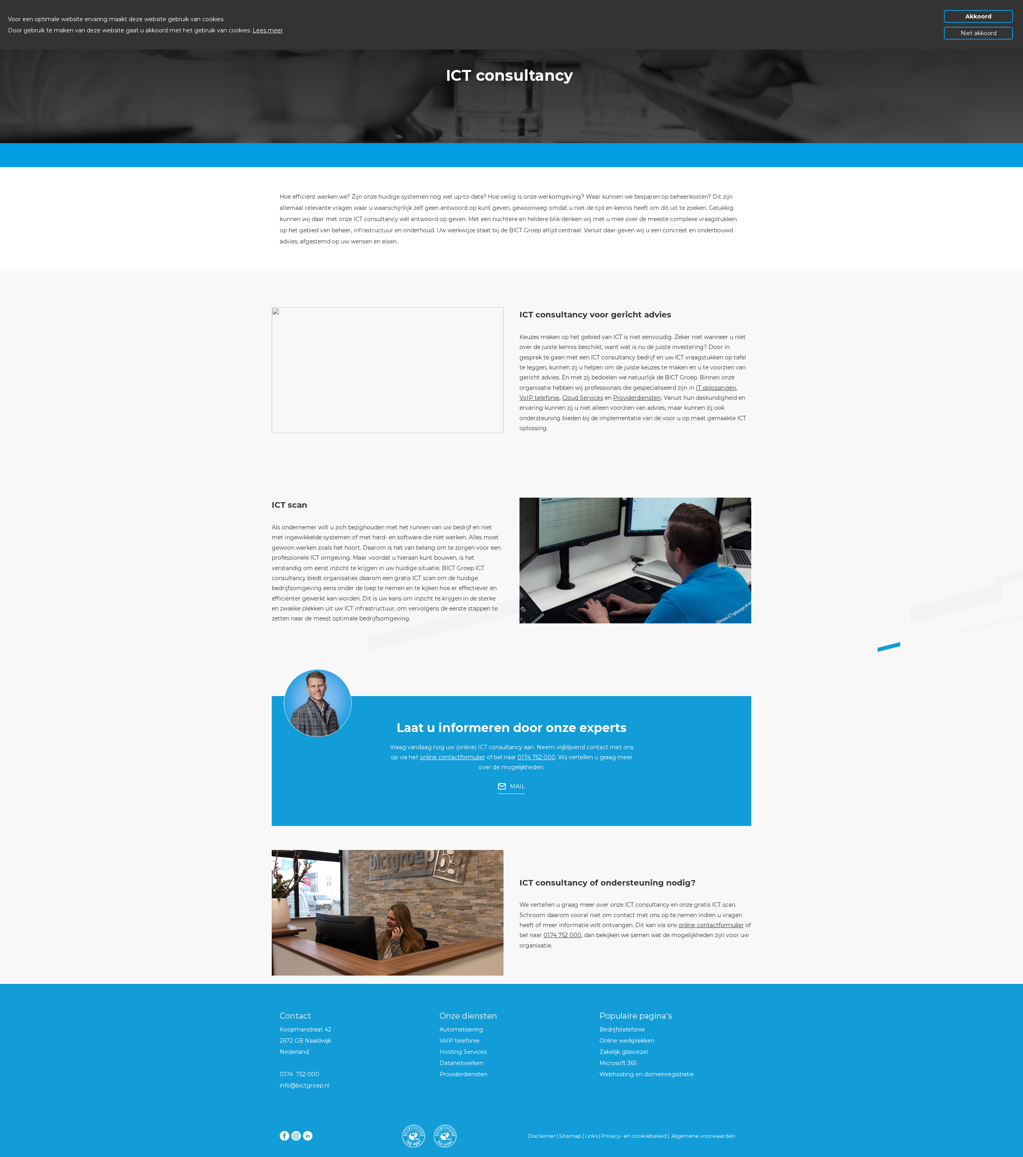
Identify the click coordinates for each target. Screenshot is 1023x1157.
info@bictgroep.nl (304, 1085)
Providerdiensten (637, 397)
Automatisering (461, 1029)
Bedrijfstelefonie (622, 1029)
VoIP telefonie (539, 397)
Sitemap (570, 1136)
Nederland (294, 1051)
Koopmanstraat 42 (305, 1029)
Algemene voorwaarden (703, 1136)
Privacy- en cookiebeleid (634, 1136)
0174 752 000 (536, 757)
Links (592, 1136)
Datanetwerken (462, 1063)
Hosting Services (463, 1051)
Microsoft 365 (618, 1063)
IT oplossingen (716, 387)
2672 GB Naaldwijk (305, 1040)
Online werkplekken (627, 1040)
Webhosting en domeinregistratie (646, 1074)
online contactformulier (452, 757)
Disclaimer (541, 1136)
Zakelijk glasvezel (623, 1051)
